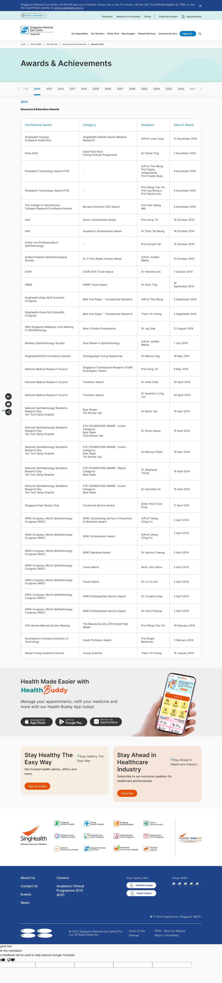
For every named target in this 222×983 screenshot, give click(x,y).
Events (26, 894)
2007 (120, 88)
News (25, 903)
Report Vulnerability (167, 935)
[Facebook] (174, 884)
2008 (108, 88)
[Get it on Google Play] (71, 721)
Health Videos (144, 893)
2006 (132, 88)
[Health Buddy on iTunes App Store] (37, 721)
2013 (49, 88)
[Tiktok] (192, 884)
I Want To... (188, 33)
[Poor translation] (11, 959)
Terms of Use (137, 931)
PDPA (158, 931)
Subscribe (127, 793)
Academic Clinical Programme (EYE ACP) (70, 890)
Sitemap (134, 935)
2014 (37, 88)
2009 (95, 88)
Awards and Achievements (74, 44)
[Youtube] (198, 884)
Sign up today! (37, 786)
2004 (156, 88)
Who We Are (52, 44)
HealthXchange (144, 885)
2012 (61, 88)
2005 (144, 88)
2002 (181, 88)
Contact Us (29, 886)
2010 (84, 88)
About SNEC (36, 44)
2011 (72, 88)
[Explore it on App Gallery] (106, 721)
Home (23, 44)
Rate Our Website (174, 931)
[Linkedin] (180, 884)
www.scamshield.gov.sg (68, 7)
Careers (63, 878)
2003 (168, 88)
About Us (28, 878)
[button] (24, 88)
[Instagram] (186, 884)
